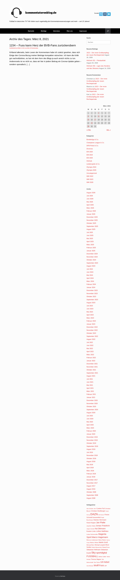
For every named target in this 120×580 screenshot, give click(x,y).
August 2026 (91, 193)
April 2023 (90, 315)
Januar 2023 (91, 324)
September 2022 (92, 336)
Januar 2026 (91, 214)
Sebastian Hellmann (93, 550)
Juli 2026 (90, 196)
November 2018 (92, 455)
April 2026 (90, 205)
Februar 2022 (91, 358)
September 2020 (92, 410)
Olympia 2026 (91, 170)
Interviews (56, 31)
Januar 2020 (91, 434)
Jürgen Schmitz (90, 529)
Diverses (90, 149)
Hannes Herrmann (99, 520)
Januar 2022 (91, 361)
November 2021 (92, 367)
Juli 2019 (90, 452)
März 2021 (90, 391)
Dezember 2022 (92, 327)
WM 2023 (90, 179)
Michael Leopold (100, 545)
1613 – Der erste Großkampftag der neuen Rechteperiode (97, 81)
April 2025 (90, 241)
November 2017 (92, 483)
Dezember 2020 (92, 400)
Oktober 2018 (91, 458)
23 (92, 123)
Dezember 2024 (92, 254)
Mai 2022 (90, 348)
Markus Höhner (94, 542)
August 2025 (91, 229)
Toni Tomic (97, 562)
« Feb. (89, 130)
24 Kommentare (34, 48)
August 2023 (91, 303)
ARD (95, 508)
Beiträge (43, 31)
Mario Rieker (102, 540)
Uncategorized (92, 173)
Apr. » (108, 130)
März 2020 (90, 428)
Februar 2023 (91, 321)
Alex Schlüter (90, 508)
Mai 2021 (90, 385)
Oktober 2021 (91, 370)
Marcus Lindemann (92, 540)
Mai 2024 (90, 275)
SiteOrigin (62, 576)
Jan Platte (100, 522)
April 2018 (90, 468)
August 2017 (91, 486)
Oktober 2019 (91, 443)
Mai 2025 (90, 238)
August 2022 (91, 339)
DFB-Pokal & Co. (93, 146)
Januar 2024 (91, 287)
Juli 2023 (90, 306)
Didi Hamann (101, 514)
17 (95, 120)
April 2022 (90, 351)
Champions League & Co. (95, 143)
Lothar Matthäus (102, 531)
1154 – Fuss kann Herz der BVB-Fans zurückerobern (42, 45)
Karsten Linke (91, 531)
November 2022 (92, 330)
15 (88, 120)
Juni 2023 (90, 309)
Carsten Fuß (100, 508)
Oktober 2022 (91, 333)
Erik (28, 48)
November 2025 (92, 220)
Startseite (31, 31)
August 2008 (91, 498)
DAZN (94, 514)
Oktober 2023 (91, 296)
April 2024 (90, 278)
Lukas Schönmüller (92, 534)
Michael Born (90, 545)
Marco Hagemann (100, 537)
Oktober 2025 (91, 223)
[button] (108, 31)
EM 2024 (90, 155)
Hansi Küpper (91, 523)
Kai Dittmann (100, 529)
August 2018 (91, 461)
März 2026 (90, 208)
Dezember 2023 (92, 290)
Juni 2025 (90, 235)
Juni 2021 (90, 382)
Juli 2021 (90, 379)
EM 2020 (90, 152)
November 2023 (92, 293)
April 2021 (90, 388)
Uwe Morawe (90, 565)
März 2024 (90, 281)
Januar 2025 (91, 251)
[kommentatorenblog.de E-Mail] (109, 14)
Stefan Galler (102, 556)
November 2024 (92, 257)
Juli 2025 (90, 232)
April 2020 (90, 425)
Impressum (83, 31)
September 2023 (92, 300)
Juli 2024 (90, 269)
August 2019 (91, 449)
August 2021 (91, 376)
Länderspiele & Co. (93, 164)
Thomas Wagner (96, 559)
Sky (93, 552)
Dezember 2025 (92, 217)
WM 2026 (90, 182)
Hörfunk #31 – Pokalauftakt (96, 60)
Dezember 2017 (92, 480)
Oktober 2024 (91, 260)
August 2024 (91, 266)
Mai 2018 (90, 465)
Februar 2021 (91, 394)
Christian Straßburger (98, 511)
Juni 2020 (90, 419)
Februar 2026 (91, 211)
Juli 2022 (90, 342)
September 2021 (92, 373)
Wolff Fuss (99, 565)
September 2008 (92, 495)
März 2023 (90, 318)
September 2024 (92, 263)
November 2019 (92, 440)
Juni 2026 (90, 199)
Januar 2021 (91, 397)
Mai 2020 (90, 422)
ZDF (105, 565)
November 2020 (92, 403)
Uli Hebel (104, 562)
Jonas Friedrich (103, 526)
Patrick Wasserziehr (97, 547)
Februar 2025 (91, 248)
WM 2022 (90, 176)
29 (88, 126)
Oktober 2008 (91, 492)
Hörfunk (89, 161)
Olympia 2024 (91, 167)
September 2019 (92, 446)
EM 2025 (90, 158)
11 (98, 116)
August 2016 (91, 489)
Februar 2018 (91, 474)
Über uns (70, 31)
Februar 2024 (91, 284)
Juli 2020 (90, 416)
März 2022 (90, 355)
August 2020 (91, 413)
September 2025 (92, 226)
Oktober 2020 (91, 406)
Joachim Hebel (91, 526)
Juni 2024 (90, 272)
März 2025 (90, 245)
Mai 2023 (90, 312)
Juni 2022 (90, 345)
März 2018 (90, 471)
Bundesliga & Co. (93, 139)
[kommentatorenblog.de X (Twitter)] (101, 14)
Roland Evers (106, 547)
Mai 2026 (90, 202)
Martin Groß (103, 542)
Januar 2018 (91, 477)
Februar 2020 (91, 431)
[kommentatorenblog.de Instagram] (105, 14)
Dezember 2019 (92, 437)
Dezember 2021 (92, 364)
